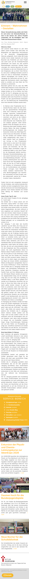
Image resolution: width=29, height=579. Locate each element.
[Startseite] (3, 6)
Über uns (18, 6)
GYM (7, 6)
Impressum (10, 571)
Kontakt (24, 570)
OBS (12, 6)
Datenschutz (4, 571)
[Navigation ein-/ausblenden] (25, 2)
